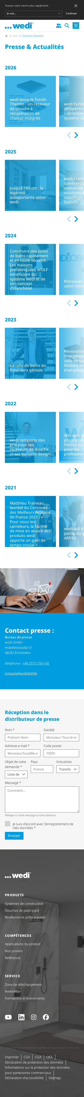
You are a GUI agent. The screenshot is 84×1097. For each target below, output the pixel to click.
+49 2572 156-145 (36, 663)
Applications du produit (22, 944)
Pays (34, 761)
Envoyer (14, 835)
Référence (12, 958)
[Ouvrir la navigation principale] (76, 25)
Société (49, 730)
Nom (10, 730)
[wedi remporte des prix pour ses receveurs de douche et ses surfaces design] (30, 437)
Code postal (52, 746)
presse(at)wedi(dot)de (21, 673)
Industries (64, 761)
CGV (27, 1057)
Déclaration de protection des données (34, 1062)
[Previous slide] (69, 135)
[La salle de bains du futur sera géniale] (30, 353)
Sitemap (55, 1078)
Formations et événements (25, 998)
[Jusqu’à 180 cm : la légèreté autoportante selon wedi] (30, 185)
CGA (38, 1057)
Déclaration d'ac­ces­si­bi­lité (24, 1078)
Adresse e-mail (17, 746)
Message (13, 782)
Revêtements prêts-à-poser (25, 917)
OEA (49, 1057)
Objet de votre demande (15, 764)
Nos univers (14, 951)
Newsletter (13, 991)
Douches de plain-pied (22, 910)
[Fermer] (76, 5)
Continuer (71, 13)
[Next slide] (76, 135)
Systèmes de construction (24, 903)
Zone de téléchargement (23, 984)
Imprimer (12, 1057)
